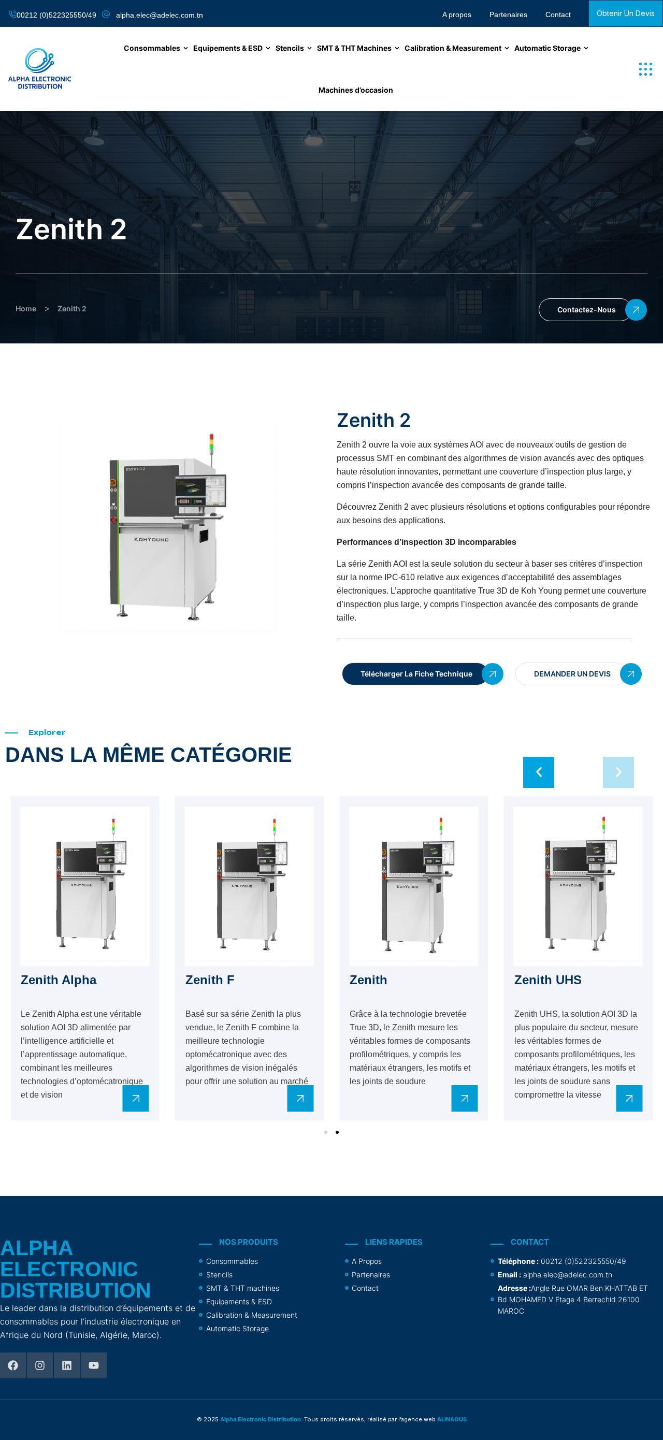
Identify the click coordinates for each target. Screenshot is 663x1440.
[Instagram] (40, 1365)
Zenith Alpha (58, 980)
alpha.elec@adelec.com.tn (159, 15)
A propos (456, 14)
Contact (558, 14)
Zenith (368, 980)
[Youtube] (94, 1365)
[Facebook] (13, 1365)
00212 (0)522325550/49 (56, 15)
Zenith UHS (548, 980)
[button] (645, 69)
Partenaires (508, 14)
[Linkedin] (67, 1365)
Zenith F (210, 980)
